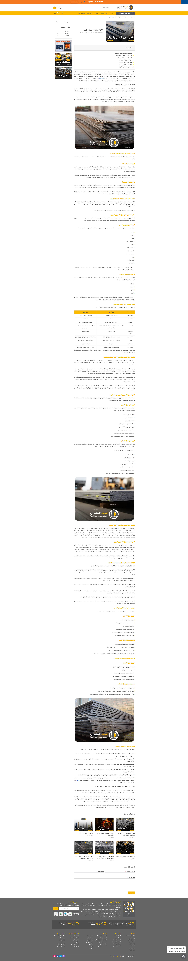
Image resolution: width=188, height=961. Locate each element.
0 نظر (81, 32)
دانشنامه (125, 17)
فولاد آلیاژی (76, 935)
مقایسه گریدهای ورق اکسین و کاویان (124, 58)
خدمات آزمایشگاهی (102, 938)
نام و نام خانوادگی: (130, 871)
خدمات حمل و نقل (102, 946)
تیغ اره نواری (76, 940)
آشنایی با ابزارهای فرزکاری (86, 833)
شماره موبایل (100, 871)
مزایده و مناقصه (61, 944)
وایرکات (91, 948)
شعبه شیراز (132, 950)
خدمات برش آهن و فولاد (101, 935)
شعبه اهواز (132, 948)
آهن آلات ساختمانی (74, 938)
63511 (58, 8)
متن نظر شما (131, 877)
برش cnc (91, 946)
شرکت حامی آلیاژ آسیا (117, 956)
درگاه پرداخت (62, 940)
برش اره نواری (90, 940)
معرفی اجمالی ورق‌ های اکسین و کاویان (123, 53)
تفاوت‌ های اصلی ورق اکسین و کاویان (124, 55)
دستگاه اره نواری (75, 944)
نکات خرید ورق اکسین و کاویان (125, 67)
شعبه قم (133, 946)
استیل (77, 942)
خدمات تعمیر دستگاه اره (101, 940)
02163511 (92, 924)
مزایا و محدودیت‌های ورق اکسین (125, 62)
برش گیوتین (90, 938)
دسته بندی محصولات (124, 13)
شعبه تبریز (132, 944)
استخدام (63, 942)
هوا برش (91, 944)
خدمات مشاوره (103, 944)
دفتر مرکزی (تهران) (130, 935)
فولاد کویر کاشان (117, 946)
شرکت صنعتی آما (117, 944)
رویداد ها (67, 33)
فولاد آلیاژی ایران (117, 940)
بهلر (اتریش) (118, 938)
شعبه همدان (132, 942)
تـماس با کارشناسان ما (57, 6)
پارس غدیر (132, 938)
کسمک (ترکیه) (117, 935)
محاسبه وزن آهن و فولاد (59, 935)
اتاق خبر (67, 31)
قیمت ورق (101, 78)
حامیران (78, 780)
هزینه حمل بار (61, 938)
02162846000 (91, 923)
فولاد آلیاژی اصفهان (116, 942)
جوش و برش (76, 946)
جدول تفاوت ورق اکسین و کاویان (125, 60)
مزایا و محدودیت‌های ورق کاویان (125, 64)
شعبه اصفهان (131, 940)
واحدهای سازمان (61, 946)
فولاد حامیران (132, 17)
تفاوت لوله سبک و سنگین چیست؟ (125, 856)
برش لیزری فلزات (89, 942)
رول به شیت (90, 935)
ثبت (56, 908)
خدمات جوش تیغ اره (102, 942)
